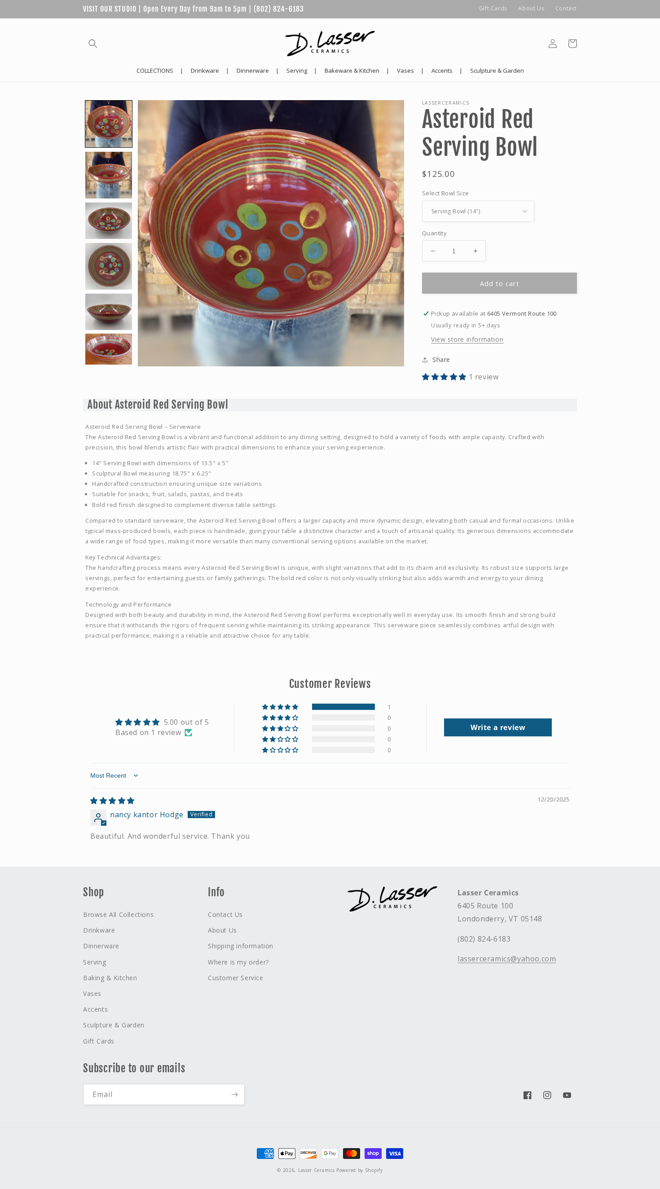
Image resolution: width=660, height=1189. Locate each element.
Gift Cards (493, 8)
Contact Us (225, 914)
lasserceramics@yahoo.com (507, 959)
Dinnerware (101, 946)
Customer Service (236, 977)
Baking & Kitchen (110, 977)
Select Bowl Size (445, 193)
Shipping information (240, 946)
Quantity (434, 233)
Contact (566, 8)
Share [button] (441, 359)
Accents (95, 1009)
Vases (92, 993)
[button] (93, 43)
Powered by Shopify (359, 1170)
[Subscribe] (234, 1094)
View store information (467, 339)
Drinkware (99, 930)
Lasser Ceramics (316, 1170)
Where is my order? (238, 962)
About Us (531, 8)
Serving (94, 962)
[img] (112, 801)
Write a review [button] (498, 727)
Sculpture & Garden (114, 1025)
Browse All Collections (118, 914)
